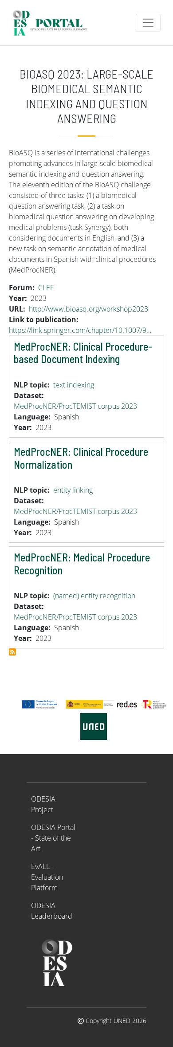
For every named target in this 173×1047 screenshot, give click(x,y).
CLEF (46, 287)
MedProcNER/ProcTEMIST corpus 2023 (75, 406)
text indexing (73, 385)
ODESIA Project (43, 804)
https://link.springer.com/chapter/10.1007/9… (80, 330)
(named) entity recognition (94, 596)
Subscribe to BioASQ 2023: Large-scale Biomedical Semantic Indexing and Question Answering (12, 652)
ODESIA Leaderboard (51, 911)
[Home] (53, 22)
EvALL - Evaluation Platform (47, 877)
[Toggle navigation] (148, 23)
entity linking (73, 490)
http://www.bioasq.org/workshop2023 (88, 309)
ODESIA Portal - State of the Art (53, 837)
